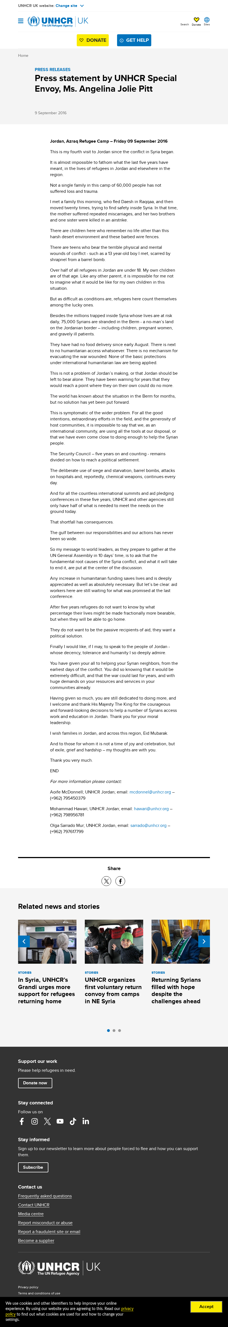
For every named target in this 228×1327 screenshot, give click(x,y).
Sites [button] (207, 24)
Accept (206, 1306)
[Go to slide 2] (115, 1032)
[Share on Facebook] (120, 881)
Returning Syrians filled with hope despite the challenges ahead (176, 990)
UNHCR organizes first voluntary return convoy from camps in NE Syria (113, 990)
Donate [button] (196, 24)
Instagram (34, 1121)
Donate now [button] (35, 1083)
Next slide (204, 941)
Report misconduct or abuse (45, 1223)
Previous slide (24, 941)
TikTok (72, 1121)
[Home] (46, 22)
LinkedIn (85, 1121)
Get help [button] (137, 40)
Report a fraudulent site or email (49, 1232)
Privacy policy (28, 1287)
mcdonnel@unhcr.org (150, 792)
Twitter (47, 1121)
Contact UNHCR (33, 1205)
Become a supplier (36, 1241)
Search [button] (184, 24)
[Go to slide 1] (110, 1032)
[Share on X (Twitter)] (106, 881)
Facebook (21, 1121)
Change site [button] (66, 5)
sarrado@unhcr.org (148, 825)
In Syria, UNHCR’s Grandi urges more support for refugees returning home (46, 990)
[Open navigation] (20, 21)
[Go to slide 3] (121, 1032)
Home (23, 55)
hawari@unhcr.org (151, 808)
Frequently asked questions (45, 1196)
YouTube (60, 1121)
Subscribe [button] (33, 1167)
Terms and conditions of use (39, 1293)
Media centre (31, 1214)
